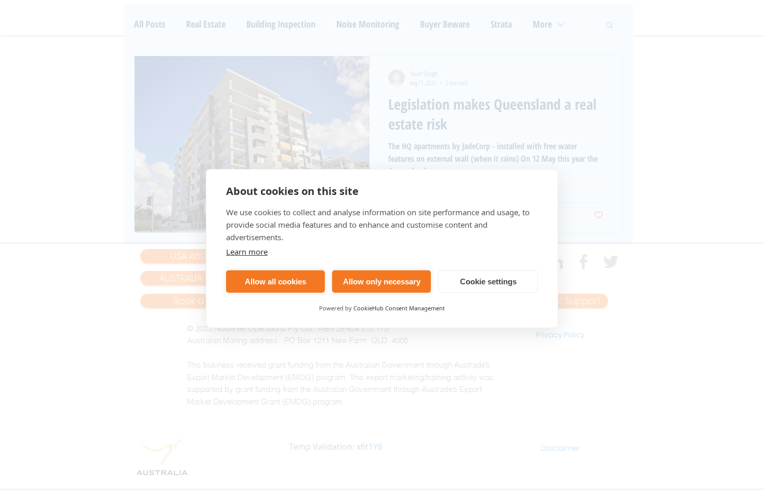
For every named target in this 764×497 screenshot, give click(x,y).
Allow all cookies (275, 281)
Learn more (247, 251)
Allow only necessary (381, 281)
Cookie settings (488, 281)
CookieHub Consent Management (399, 308)
